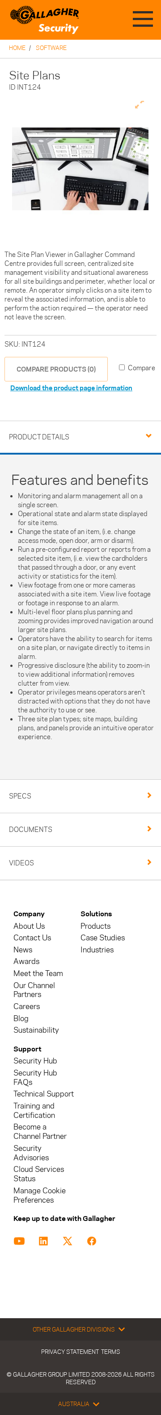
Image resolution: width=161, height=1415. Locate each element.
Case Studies (102, 938)
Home (17, 48)
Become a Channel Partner (40, 1131)
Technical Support (43, 1094)
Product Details (39, 437)
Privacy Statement (70, 1352)
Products (95, 926)
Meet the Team (38, 973)
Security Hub (35, 1061)
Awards (26, 961)
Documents (30, 829)
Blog (21, 1018)
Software (51, 48)
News (22, 950)
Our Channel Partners (34, 990)
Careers (26, 1006)
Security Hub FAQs (35, 1077)
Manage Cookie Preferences (39, 1195)
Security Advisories (31, 1153)
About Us (29, 926)
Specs (20, 796)
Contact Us (32, 938)
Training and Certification (34, 1110)
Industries (97, 950)
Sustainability (36, 1030)
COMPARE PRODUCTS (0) (56, 369)
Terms (110, 1352)
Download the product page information (71, 388)
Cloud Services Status (38, 1174)
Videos (21, 863)
